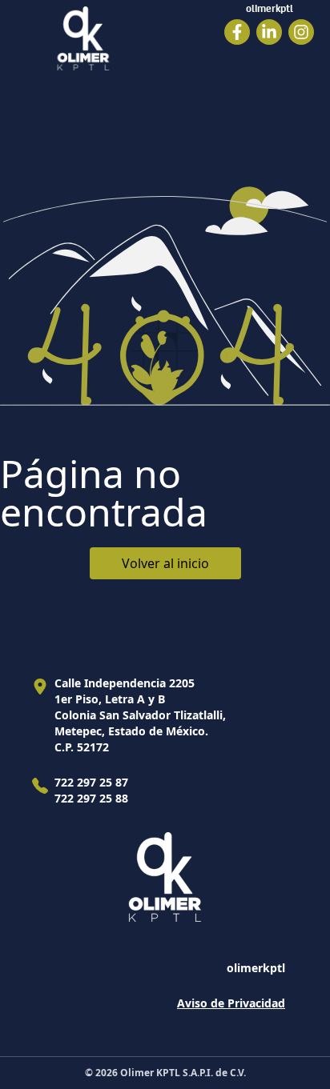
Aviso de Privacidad (231, 1003)
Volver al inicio (165, 563)
